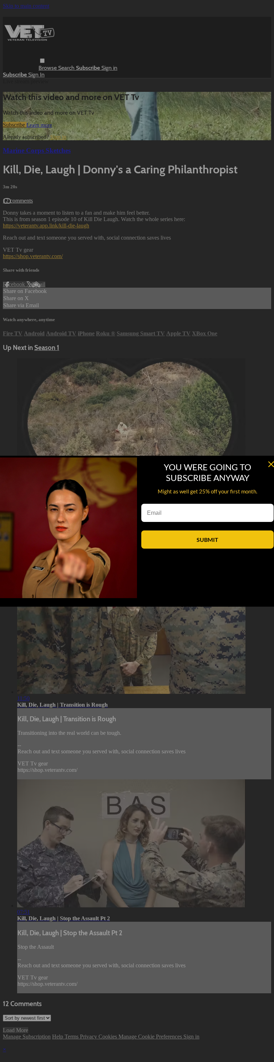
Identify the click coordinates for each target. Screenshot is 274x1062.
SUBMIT (207, 539)
